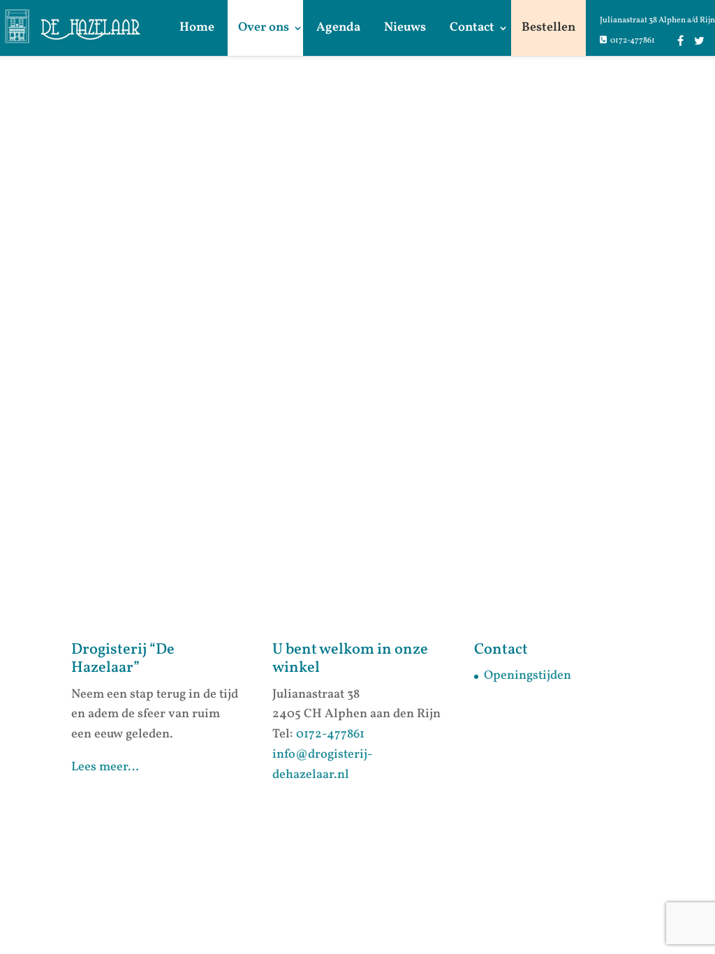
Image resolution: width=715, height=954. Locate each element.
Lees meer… (105, 767)
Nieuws (405, 27)
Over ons (263, 27)
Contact (472, 27)
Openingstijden (527, 675)
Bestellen (548, 27)
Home (196, 27)
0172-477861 (632, 40)
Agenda (338, 27)
